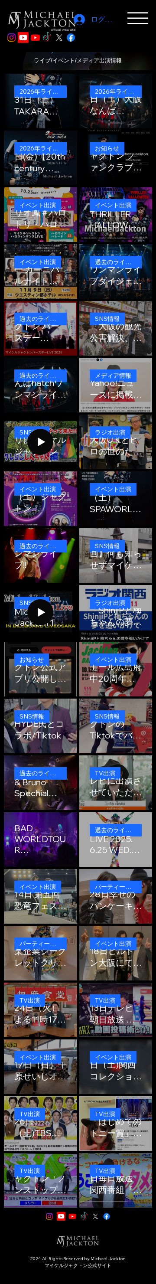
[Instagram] (11, 37)
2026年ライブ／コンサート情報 (43, 91)
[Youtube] (23, 37)
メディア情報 (113, 375)
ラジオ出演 (110, 432)
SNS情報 (107, 319)
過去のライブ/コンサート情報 (118, 262)
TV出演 (105, 773)
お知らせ (107, 148)
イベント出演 (38, 205)
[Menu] (137, 18)
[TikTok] (47, 37)
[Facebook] (70, 37)
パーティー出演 (116, 887)
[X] (59, 37)
